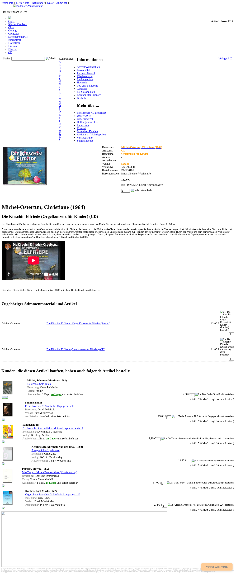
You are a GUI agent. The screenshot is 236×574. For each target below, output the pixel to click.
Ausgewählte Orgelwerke (45, 450)
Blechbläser (14, 39)
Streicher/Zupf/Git (18, 36)
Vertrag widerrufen (217, 566)
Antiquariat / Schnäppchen (91, 134)
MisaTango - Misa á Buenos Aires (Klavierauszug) (49, 472)
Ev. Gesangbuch (86, 91)
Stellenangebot (85, 140)
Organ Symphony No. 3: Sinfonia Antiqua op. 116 (52, 494)
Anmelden (62, 2)
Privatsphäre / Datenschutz (91, 112)
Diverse (12, 49)
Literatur (13, 46)
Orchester (13, 33)
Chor (11, 27)
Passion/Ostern (85, 70)
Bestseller (82, 98)
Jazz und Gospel (86, 73)
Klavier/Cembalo (17, 24)
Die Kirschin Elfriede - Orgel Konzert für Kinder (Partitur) (78, 323)
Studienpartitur (85, 79)
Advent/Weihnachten (88, 66)
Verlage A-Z (225, 58)
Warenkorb (7, 2)
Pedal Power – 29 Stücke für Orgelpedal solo (49, 406)
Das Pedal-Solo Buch (39, 383)
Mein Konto (22, 2)
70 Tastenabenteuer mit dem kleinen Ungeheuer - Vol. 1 (52, 428)
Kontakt (81, 128)
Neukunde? (38, 2)
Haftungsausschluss (87, 122)
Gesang (12, 30)
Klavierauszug (85, 76)
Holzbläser (14, 42)
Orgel (11, 21)
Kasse (50, 2)
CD (10, 52)
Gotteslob (82, 88)
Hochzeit (82, 82)
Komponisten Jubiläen (89, 94)
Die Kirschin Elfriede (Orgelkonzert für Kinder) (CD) (75, 349)
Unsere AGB (84, 115)
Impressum (83, 125)
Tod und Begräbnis (87, 85)
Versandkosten (155, 184)
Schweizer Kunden (87, 131)
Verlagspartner (85, 137)
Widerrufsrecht (85, 118)
